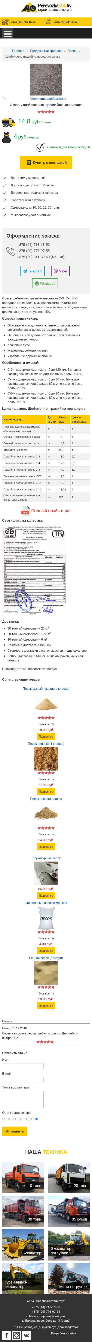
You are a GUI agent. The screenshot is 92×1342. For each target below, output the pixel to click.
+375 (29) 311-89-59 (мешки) (40, 256)
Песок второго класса (46, 798)
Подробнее (46, 736)
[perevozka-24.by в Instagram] (16, 1335)
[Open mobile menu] (7, 33)
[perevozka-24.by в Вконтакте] (26, 1335)
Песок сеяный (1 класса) (46, 743)
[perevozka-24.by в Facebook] (6, 1335)
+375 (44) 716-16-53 (23, 22)
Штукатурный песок (46, 858)
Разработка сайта (63, 1333)
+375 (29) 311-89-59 (65, 22)
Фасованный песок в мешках (46, 902)
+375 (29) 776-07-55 (33, 250)
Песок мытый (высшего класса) (46, 688)
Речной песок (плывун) (46, 957)
